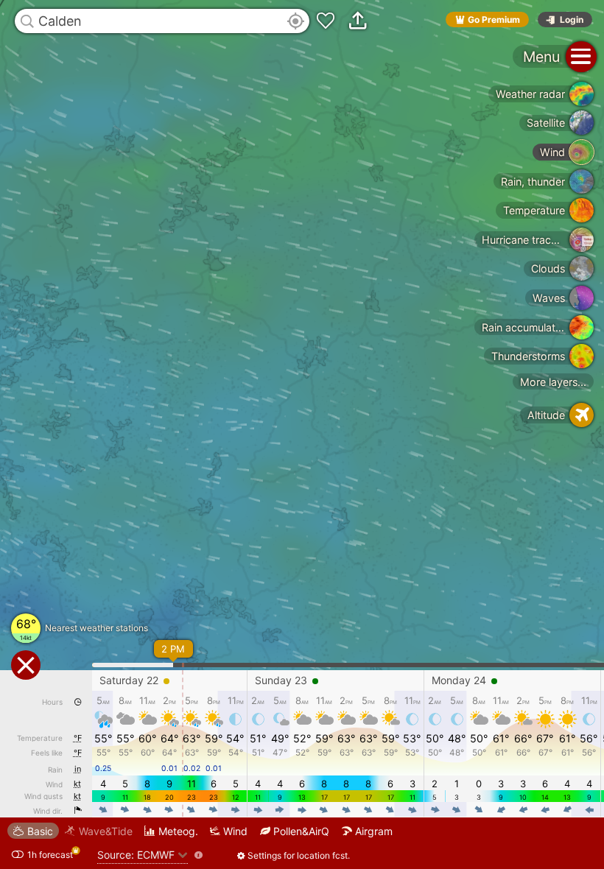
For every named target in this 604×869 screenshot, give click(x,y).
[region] (302, 434)
